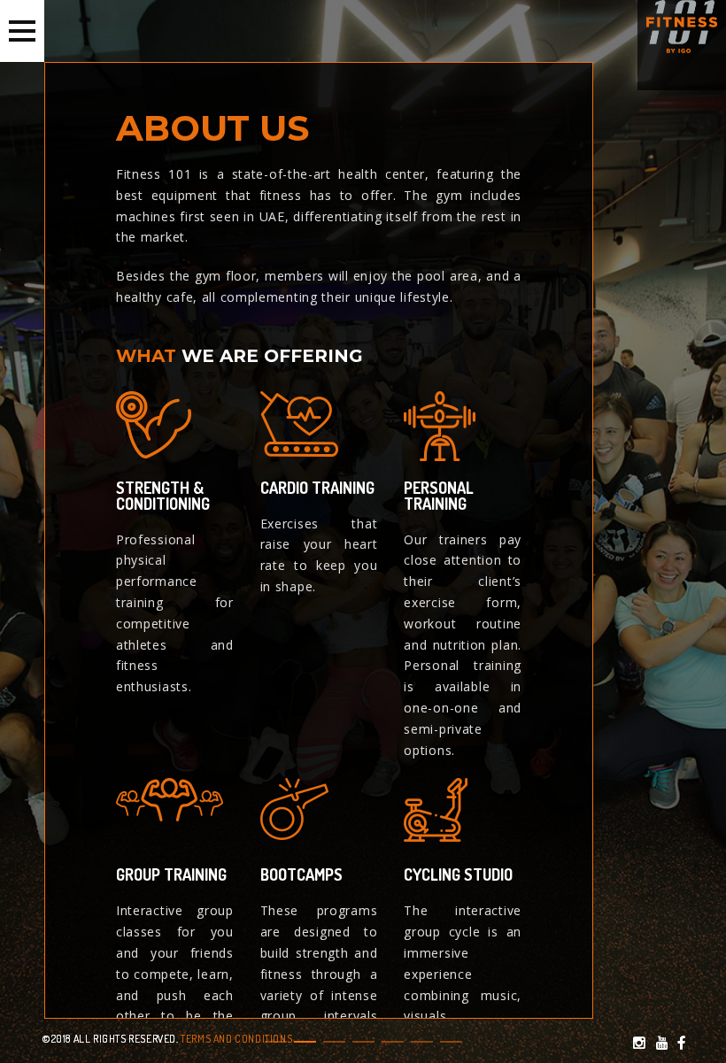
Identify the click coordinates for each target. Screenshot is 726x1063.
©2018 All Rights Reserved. (110, 1038)
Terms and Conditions (236, 1038)
